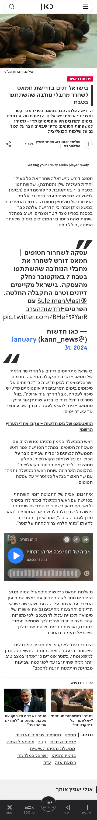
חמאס (70, 735)
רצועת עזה (65, 762)
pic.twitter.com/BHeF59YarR (45, 317)
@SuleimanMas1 (62, 301)
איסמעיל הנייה (20, 742)
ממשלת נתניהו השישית (52, 748)
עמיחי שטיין (45, 142)
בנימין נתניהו (63, 755)
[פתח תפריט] (85, 7)
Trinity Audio (58, 165)
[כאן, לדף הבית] (47, 7)
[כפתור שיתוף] (8, 144)
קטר (42, 742)
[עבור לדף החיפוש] (11, 7)
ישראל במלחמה (32, 755)
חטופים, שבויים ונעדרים (38, 735)
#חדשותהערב (45, 309)
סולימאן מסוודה (68, 142)
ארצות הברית (63, 742)
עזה (47, 762)
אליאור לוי (71, 146)
